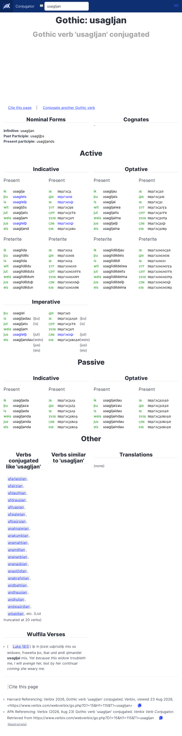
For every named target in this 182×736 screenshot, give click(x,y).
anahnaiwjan (18, 528)
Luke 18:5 (21, 646)
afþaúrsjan (17, 521)
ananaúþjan (17, 564)
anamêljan (16, 549)
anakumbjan (18, 535)
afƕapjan (16, 507)
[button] (176, 6)
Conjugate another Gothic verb (69, 107)
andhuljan (16, 599)
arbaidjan (16, 613)
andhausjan (17, 592)
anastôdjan (17, 571)
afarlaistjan (17, 478)
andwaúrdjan (19, 606)
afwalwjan (16, 514)
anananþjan (17, 557)
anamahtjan (17, 542)
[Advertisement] (91, 69)
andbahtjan (17, 585)
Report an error (17, 724)
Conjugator (25, 6)
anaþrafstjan (18, 578)
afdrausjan (17, 500)
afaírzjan (15, 486)
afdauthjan (17, 493)
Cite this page (20, 107)
